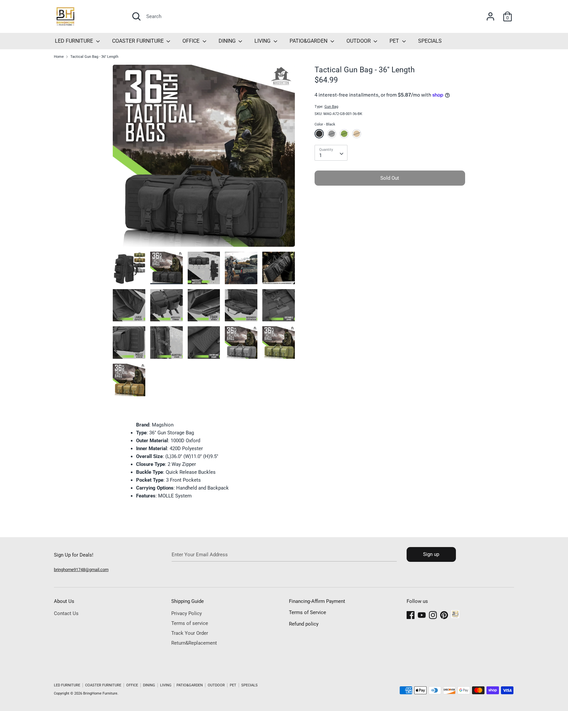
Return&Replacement (194, 643)
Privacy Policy (186, 613)
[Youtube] (422, 614)
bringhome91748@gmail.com (81, 569)
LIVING (263, 41)
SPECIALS (430, 41)
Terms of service (189, 623)
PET (395, 41)
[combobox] (331, 153)
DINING (228, 41)
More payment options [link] (390, 213)
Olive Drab (344, 133)
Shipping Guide (187, 601)
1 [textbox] (320, 155)
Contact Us (66, 613)
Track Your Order (189, 633)
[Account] (490, 14)
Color (325, 124)
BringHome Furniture (100, 693)
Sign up (431, 554)
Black (319, 133)
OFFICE (191, 41)
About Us (64, 601)
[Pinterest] (444, 614)
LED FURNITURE (74, 41)
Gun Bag (331, 106)
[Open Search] (136, 16)
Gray (331, 133)
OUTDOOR (359, 41)
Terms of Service (307, 612)
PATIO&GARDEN (309, 41)
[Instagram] (433, 614)
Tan (356, 133)
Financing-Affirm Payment (317, 601)
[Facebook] (410, 614)
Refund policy (304, 624)
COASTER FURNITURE (138, 41)
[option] (204, 158)
